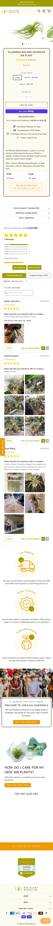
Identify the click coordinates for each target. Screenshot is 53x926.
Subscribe (26, 478)
